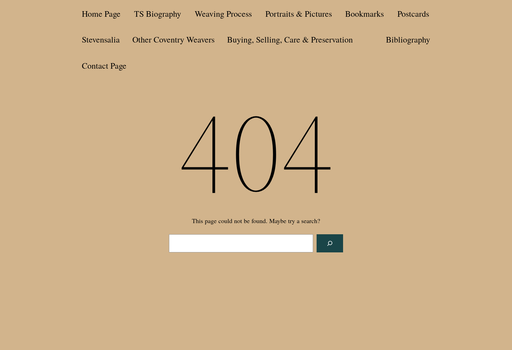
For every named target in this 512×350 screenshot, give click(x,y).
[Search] (330, 243)
